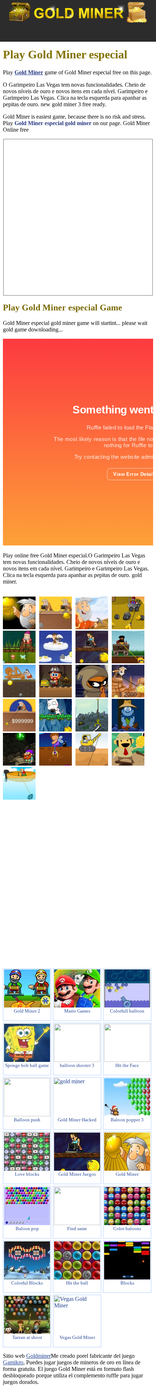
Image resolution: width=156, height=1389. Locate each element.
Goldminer (38, 1356)
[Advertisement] (78, 217)
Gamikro (13, 1362)
